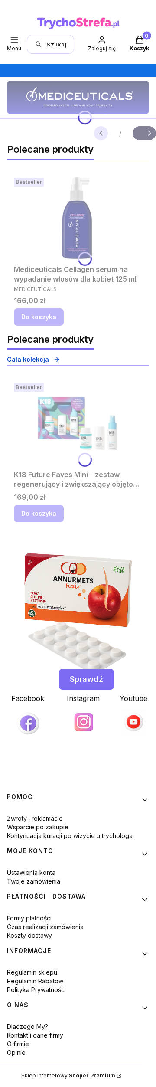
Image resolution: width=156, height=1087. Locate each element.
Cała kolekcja (28, 359)
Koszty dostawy (29, 935)
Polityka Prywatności (36, 989)
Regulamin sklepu (32, 972)
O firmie (18, 1044)
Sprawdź (86, 679)
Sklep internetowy (68, 1075)
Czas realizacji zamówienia (45, 926)
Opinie (16, 1052)
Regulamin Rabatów (35, 981)
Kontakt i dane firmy (35, 1035)
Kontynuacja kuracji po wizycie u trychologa (70, 835)
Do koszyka (38, 317)
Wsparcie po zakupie (37, 827)
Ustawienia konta (31, 872)
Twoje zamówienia (33, 881)
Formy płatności (29, 918)
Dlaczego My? (27, 1026)
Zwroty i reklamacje (35, 818)
